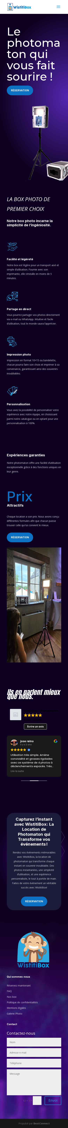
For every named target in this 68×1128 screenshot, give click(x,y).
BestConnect (41, 1123)
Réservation (20, 90)
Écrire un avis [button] (35, 726)
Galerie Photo (14, 1013)
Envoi (52, 1100)
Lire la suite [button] (17, 771)
